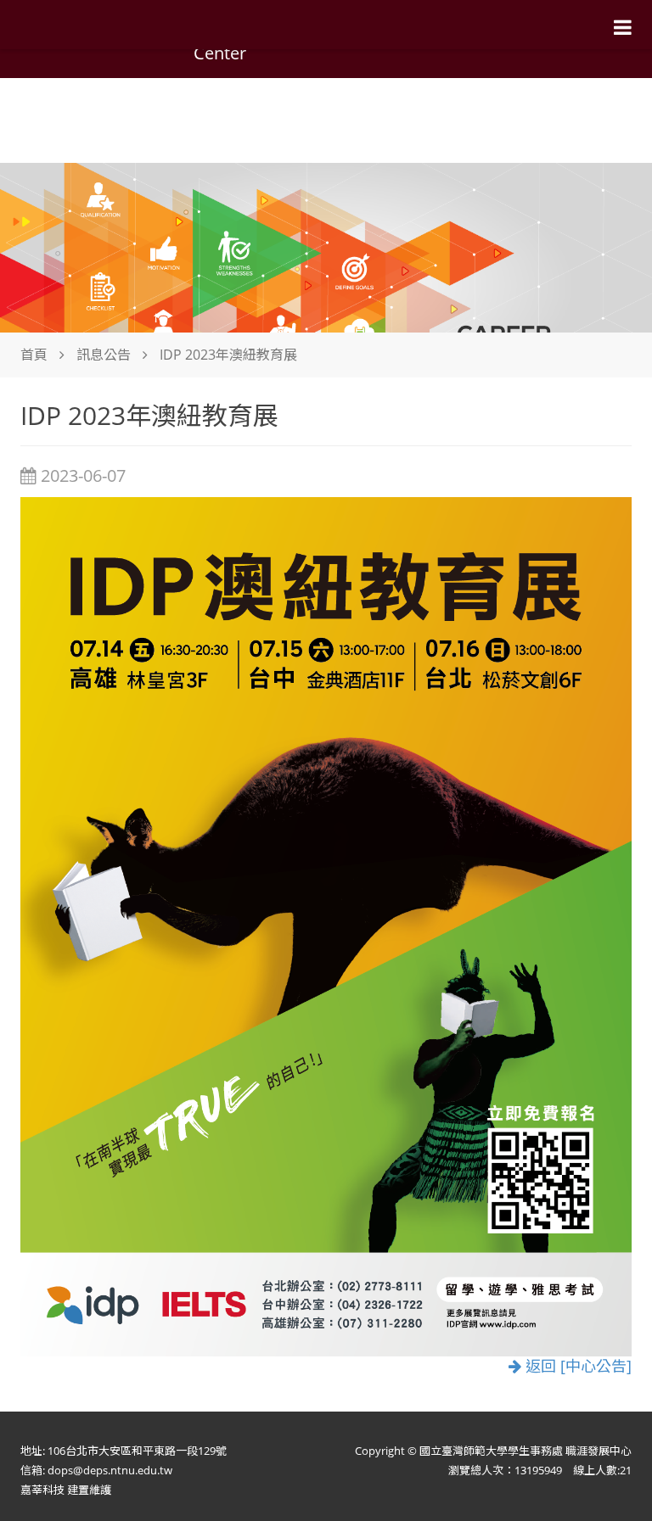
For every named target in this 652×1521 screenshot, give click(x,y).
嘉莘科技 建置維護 (65, 1489)
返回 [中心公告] (576, 1366)
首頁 (34, 354)
